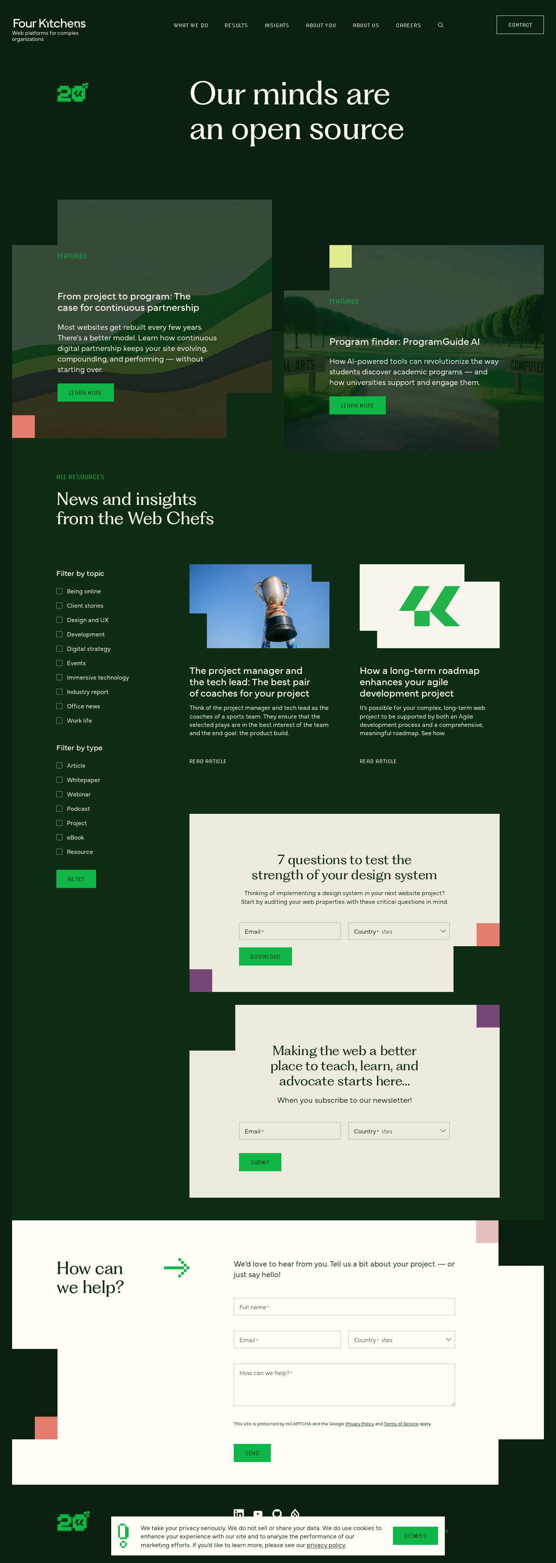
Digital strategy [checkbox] (88, 648)
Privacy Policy (360, 1423)
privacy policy (326, 1544)
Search (441, 28)
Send (252, 1453)
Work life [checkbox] (79, 720)
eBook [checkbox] (75, 837)
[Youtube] (258, 1514)
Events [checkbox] (76, 662)
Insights (277, 25)
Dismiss (415, 1535)
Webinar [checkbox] (79, 794)
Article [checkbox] (76, 765)
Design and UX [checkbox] (88, 619)
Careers (408, 25)
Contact (520, 25)
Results (236, 25)
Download (265, 956)
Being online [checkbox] (84, 591)
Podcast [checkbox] (78, 808)
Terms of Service (401, 1423)
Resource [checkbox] (80, 851)
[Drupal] (295, 1514)
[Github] (277, 1514)
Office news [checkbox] (83, 706)
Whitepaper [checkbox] (83, 779)
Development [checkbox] (86, 634)
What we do (191, 25)
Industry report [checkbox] (88, 691)
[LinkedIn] (239, 1514)
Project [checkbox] (77, 822)
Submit (260, 1162)
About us (366, 25)
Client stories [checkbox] (85, 605)
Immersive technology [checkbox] (98, 677)
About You (321, 25)
